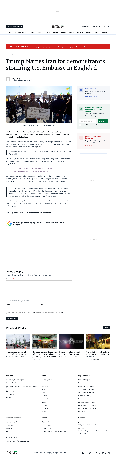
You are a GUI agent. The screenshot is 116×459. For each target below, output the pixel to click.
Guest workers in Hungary (87, 392)
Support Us (96, 26)
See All (107, 327)
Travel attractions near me (87, 389)
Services (80, 32)
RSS (7, 435)
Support (8, 397)
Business (21, 32)
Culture (46, 32)
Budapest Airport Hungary (87, 402)
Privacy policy (47, 425)
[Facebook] (86, 453)
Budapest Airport (84, 383)
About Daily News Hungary (15, 380)
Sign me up (102, 121)
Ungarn (44, 405)
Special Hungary (59, 32)
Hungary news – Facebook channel (17, 441)
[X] (93, 453)
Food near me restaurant (86, 386)
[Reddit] (106, 453)
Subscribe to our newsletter (15, 26)
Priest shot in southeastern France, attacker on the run (97, 353)
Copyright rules (47, 422)
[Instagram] (90, 453)
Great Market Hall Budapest (88, 405)
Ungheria (45, 408)
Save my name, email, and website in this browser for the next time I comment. (35, 313)
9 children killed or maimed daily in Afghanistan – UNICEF (30, 168)
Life (38, 32)
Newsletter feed (11, 422)
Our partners (10, 391)
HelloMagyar (85, 26)
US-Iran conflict (45, 213)
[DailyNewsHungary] (58, 26)
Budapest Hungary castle (87, 408)
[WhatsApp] (99, 453)
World (71, 32)
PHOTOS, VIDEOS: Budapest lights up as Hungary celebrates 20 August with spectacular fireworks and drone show (54, 47)
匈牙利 (44, 411)
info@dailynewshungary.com (88, 425)
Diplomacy (14, 213)
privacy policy (94, 125)
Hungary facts (83, 399)
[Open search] (105, 26)
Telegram (9, 428)
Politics (11, 32)
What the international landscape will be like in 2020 (28, 171)
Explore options (90, 96)
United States (34, 213)
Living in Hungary (100, 32)
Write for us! (10, 394)
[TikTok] (96, 453)
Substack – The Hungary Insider (16, 438)
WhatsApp (9, 425)
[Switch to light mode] (109, 26)
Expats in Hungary (84, 396)
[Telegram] (103, 453)
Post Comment (11, 318)
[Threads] (109, 453)
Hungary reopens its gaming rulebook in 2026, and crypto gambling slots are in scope (44, 354)
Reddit (8, 431)
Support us (88, 145)
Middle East (24, 213)
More (88, 32)
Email (42, 305)
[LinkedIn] (83, 453)
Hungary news (47, 380)
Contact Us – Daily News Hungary (17, 383)
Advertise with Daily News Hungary (54, 431)
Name (8, 305)
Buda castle (82, 411)
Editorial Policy (47, 428)
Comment (10, 279)
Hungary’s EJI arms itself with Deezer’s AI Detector (70, 353)
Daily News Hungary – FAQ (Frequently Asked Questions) (21, 387)
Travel (31, 32)
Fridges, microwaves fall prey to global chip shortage (18, 353)
